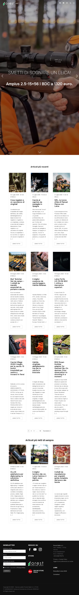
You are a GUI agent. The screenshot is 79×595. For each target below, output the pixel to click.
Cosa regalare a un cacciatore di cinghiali (17, 202)
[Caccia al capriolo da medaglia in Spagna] (39, 174)
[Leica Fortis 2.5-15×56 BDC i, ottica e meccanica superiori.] (61, 253)
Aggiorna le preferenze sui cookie (63, 561)
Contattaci (56, 574)
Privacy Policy (21, 567)
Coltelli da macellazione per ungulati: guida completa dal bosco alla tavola (61, 477)
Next (76, 76)
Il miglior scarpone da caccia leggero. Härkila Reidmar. (39, 282)
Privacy (55, 559)
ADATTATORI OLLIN (39, 70)
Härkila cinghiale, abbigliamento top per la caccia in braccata (38, 367)
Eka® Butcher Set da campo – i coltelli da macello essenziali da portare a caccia (17, 284)
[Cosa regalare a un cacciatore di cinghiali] (17, 174)
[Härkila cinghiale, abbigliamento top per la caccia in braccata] (39, 336)
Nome (5, 555)
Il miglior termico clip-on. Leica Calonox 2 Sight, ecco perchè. (39, 476)
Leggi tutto (16, 243)
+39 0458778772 (58, 556)
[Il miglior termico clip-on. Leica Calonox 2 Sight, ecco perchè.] (39, 446)
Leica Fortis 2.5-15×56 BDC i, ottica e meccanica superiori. (61, 283)
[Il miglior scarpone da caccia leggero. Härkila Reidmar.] (39, 253)
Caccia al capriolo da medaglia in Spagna (37, 203)
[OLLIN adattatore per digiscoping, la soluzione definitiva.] (17, 446)
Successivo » (47, 431)
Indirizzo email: (7, 548)
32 (40, 431)
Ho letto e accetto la (15, 567)
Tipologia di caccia (8, 561)
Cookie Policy (63, 559)
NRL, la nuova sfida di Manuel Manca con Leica (61, 203)
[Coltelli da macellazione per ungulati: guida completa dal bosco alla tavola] (61, 446)
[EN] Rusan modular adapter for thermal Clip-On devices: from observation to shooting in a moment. (61, 369)
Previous (2, 76)
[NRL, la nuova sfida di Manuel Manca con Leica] (61, 174)
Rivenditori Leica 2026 (60, 571)
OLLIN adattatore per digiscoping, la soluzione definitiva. (16, 476)
